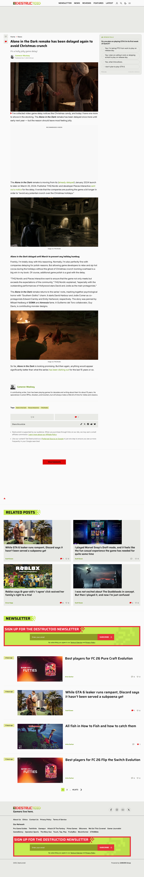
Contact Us (33, 819)
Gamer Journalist (114, 828)
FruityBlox (72, 832)
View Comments (54, 462)
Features (98, 3)
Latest (109, 3)
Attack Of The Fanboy (56, 828)
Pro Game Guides (20, 828)
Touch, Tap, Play (60, 832)
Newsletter (65, 3)
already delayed (66, 182)
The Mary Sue (46, 832)
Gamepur (42, 828)
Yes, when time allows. (113, 62)
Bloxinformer (83, 832)
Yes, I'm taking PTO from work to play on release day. (121, 49)
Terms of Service (76, 642)
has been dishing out (59, 370)
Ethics (25, 819)
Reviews (86, 3)
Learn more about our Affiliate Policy (42, 434)
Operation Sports (32, 832)
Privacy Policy (90, 642)
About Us (17, 819)
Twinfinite (33, 828)
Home (12, 37)
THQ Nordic (44, 408)
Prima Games (72, 828)
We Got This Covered (97, 828)
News (77, 3)
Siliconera (83, 828)
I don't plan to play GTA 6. (115, 67)
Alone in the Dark (21, 408)
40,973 (75, 790)
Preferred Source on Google (52, 439)
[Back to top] (4, 498)
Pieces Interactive (33, 408)
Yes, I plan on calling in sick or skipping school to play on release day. (120, 56)
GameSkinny (18, 832)
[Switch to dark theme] (125, 3)
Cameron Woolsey (22, 56)
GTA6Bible (94, 832)
